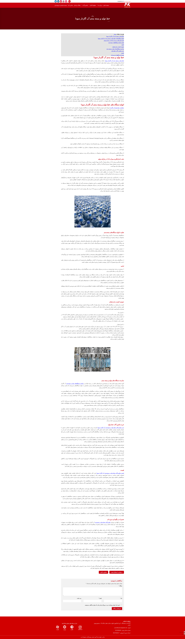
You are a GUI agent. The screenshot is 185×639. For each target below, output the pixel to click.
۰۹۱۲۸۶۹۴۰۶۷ (120, 1)
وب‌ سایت (79, 598)
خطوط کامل (93, 5)
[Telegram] (55, 1)
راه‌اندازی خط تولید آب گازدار (117, 107)
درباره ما (100, 5)
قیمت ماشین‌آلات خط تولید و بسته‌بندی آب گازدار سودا (110, 473)
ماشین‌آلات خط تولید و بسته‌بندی (103, 522)
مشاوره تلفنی (103, 572)
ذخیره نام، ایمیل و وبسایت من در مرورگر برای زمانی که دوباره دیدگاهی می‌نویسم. (102, 605)
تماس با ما (70, 5)
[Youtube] (63, 1)
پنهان (115, 34)
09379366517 (116, 633)
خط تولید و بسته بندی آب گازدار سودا (114, 60)
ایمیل (100, 598)
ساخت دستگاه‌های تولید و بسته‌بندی (74, 383)
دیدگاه (120, 585)
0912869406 (118, 630)
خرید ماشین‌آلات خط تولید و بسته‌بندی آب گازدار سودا (111, 427)
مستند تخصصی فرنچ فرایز (61, 5)
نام (121, 598)
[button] (69, 1)
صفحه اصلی (106, 5)
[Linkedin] (58, 1)
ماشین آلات (85, 5)
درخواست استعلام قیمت (116, 572)
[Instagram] (60, 1)
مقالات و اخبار (77, 5)
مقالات (92, 16)
